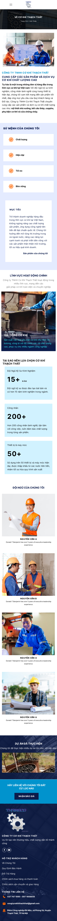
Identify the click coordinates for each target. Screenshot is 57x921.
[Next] (54, 760)
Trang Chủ (24, 21)
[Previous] (2, 760)
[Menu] (10, 4)
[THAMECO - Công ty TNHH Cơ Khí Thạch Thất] (28, 4)
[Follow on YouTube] (9, 850)
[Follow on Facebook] (4, 850)
